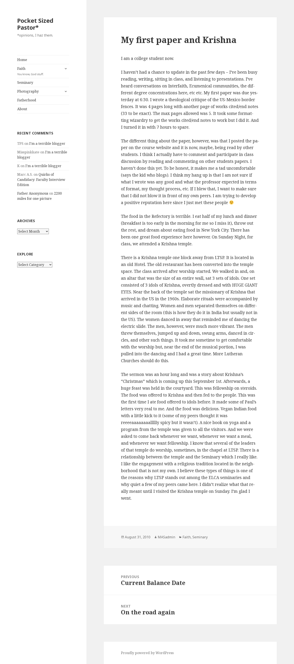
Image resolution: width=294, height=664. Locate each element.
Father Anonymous (32, 193)
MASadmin (166, 537)
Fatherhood (26, 100)
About (22, 109)
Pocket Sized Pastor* (35, 24)
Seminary (25, 82)
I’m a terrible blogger (47, 143)
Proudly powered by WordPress (147, 652)
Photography (28, 91)
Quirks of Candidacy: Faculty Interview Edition (41, 179)
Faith (30, 71)
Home (22, 59)
